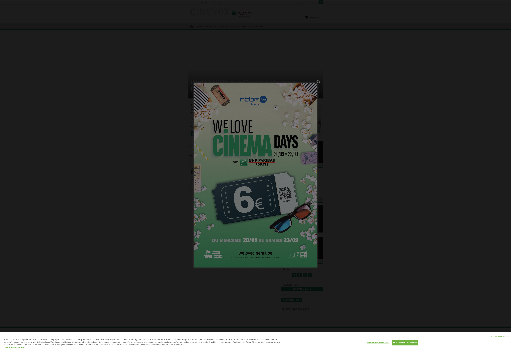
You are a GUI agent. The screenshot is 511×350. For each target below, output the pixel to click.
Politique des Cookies (15, 347)
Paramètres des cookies (378, 342)
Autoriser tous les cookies (405, 342)
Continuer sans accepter (499, 336)
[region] (255, 341)
